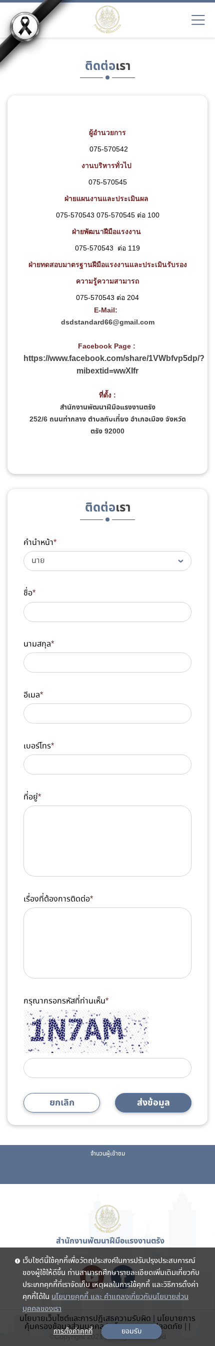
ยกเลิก (62, 1103)
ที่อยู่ (32, 797)
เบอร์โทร (39, 746)
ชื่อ (30, 593)
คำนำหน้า (40, 542)
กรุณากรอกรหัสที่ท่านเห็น (66, 1001)
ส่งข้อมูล (153, 1103)
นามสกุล (39, 644)
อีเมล (33, 695)
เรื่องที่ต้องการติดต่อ (58, 899)
